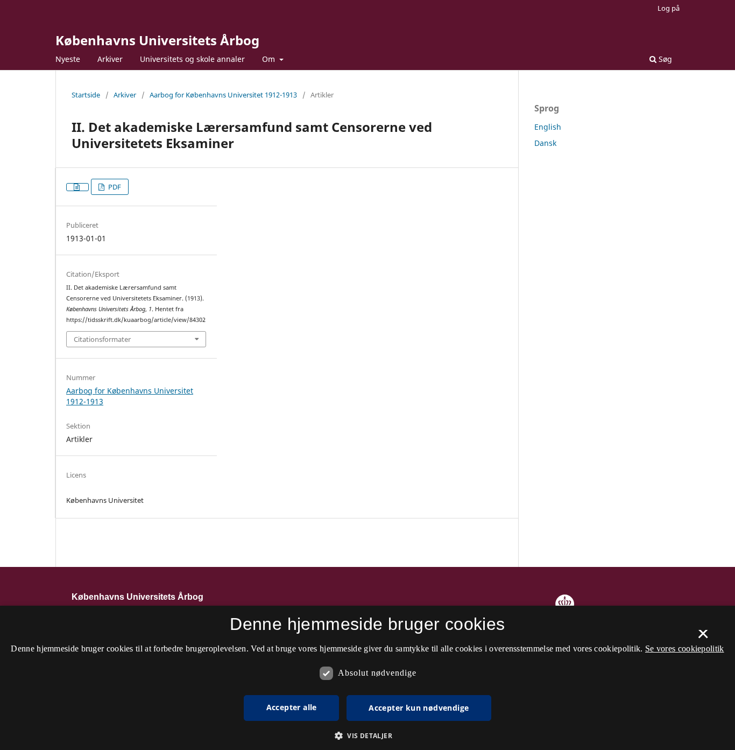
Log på (669, 8)
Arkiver (110, 59)
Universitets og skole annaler (192, 59)
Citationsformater (102, 339)
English (547, 127)
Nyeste (67, 59)
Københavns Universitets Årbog (157, 40)
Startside (86, 95)
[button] (367, 735)
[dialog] (367, 678)
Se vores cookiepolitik (684, 648)
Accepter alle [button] (291, 707)
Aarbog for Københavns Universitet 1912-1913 (223, 95)
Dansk (545, 143)
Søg (664, 59)
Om (269, 59)
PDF (114, 187)
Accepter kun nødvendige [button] (419, 708)
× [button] (703, 637)
